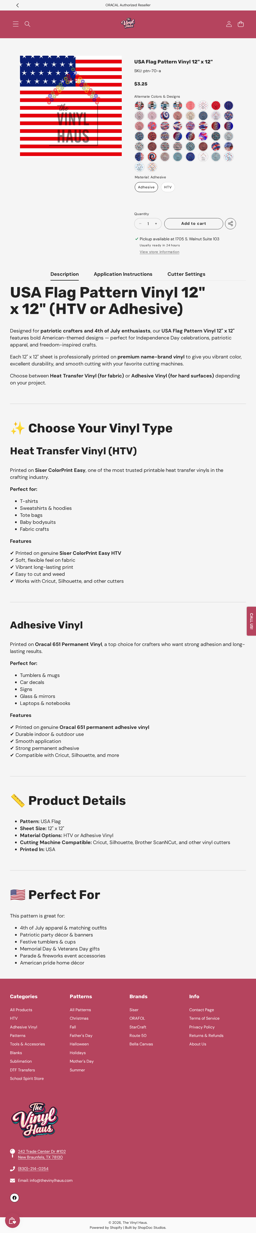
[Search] (27, 24)
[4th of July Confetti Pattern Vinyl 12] (152, 126)
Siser (134, 1009)
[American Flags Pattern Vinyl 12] (152, 115)
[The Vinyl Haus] (128, 23)
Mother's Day (82, 1061)
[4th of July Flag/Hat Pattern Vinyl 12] (190, 146)
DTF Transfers (22, 1070)
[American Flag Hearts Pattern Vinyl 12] (139, 115)
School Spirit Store (27, 1078)
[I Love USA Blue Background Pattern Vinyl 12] (228, 105)
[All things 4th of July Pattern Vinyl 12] (216, 115)
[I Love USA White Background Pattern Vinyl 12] (203, 105)
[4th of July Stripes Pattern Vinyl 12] (139, 126)
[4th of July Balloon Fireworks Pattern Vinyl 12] (228, 115)
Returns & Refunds (206, 1035)
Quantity (141, 214)
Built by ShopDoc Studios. (145, 1227)
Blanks (16, 1052)
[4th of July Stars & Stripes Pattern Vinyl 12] (177, 146)
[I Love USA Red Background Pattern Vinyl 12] (216, 105)
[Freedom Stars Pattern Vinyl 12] (190, 115)
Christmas (79, 1018)
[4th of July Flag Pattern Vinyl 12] (152, 146)
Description (64, 274)
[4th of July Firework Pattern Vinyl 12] (203, 136)
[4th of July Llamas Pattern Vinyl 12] (228, 156)
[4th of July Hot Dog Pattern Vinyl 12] (152, 167)
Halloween (79, 1044)
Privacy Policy (202, 1027)
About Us (197, 1044)
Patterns (18, 1035)
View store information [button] (159, 252)
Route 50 (138, 1035)
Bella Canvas (141, 1044)
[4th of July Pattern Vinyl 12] (228, 136)
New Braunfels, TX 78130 (40, 1157)
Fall (73, 1027)
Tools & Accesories (27, 1044)
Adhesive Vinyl (23, 1027)
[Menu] (15, 24)
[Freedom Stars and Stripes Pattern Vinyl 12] (177, 115)
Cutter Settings (187, 274)
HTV (168, 187)
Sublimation (21, 1061)
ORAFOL (137, 1018)
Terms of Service (204, 1018)
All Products (21, 1009)
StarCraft (138, 1027)
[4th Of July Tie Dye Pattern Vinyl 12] (164, 115)
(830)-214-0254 (33, 1168)
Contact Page (201, 1009)
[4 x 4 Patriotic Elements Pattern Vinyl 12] (139, 105)
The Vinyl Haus (135, 1222)
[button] (17, 5)
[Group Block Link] (128, 1098)
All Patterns (80, 1009)
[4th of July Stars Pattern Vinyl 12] (139, 146)
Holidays (78, 1052)
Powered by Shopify (106, 1227)
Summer (77, 1070)
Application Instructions (123, 274)
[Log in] (228, 24)
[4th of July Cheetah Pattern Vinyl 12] (216, 126)
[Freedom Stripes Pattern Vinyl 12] (190, 105)
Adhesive (146, 187)
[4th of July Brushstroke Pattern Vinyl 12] (164, 126)
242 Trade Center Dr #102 (42, 1151)
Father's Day (81, 1035)
